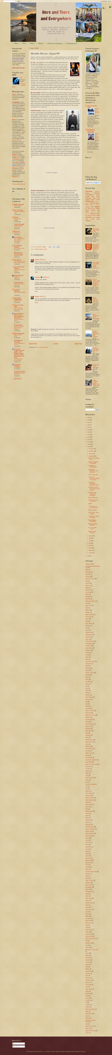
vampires (87, 1004)
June (90, 540)
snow (86, 945)
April (90, 545)
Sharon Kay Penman (90, 938)
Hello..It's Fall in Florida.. (18, 335)
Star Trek (87, 957)
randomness (88, 909)
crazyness (88, 650)
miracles (87, 822)
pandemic (87, 882)
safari (86, 925)
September (91, 456)
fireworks (87, 695)
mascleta (87, 806)
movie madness (89, 833)
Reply (36, 272)
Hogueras (14, 176)
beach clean (88, 605)
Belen (86, 607)
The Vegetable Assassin (18, 246)
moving (87, 840)
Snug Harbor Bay (18, 275)
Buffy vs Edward (92, 510)
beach (87, 603)
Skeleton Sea (88, 943)
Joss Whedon (88, 757)
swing (86, 966)
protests (87, 900)
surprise (87, 964)
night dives (88, 862)
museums (87, 842)
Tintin (86, 986)
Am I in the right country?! (92, 528)
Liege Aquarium (89, 777)
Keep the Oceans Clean (91, 764)
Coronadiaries (89, 194)
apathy (87, 587)
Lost (86, 782)
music (93, 217)
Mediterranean (89, 201)
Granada (87, 721)
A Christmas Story (18, 255)
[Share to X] (56, 247)
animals (87, 583)
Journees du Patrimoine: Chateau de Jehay (93, 484)
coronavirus (88, 645)
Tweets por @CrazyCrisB (18, 184)
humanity (87, 750)
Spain (97, 207)
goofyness (88, 717)
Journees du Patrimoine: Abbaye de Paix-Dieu (93, 478)
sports (87, 955)
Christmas (97, 193)
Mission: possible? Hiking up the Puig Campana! (96, 333)
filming (87, 690)
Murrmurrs (17, 231)
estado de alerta (89, 672)
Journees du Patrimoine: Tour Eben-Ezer (93, 471)
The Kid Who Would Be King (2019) (97, 136)
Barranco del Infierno (90, 601)
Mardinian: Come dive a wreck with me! (96, 350)
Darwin (87, 659)
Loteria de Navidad (90, 784)
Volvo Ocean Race (90, 1009)
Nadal (86, 851)
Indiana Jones (89, 753)
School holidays (18, 205)
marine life (88, 795)
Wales (87, 1011)
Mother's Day (88, 831)
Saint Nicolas (88, 929)
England (87, 670)
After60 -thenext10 (19, 204)
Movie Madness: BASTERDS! (92, 520)
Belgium (87, 193)
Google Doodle (89, 719)
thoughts (87, 982)
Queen (87, 905)
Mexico (87, 818)
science (87, 931)
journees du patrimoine (91, 759)
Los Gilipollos (17, 367)
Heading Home (17, 301)
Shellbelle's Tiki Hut (19, 371)
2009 (88, 446)
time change (88, 984)
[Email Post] (49, 246)
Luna (86, 788)
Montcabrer (88, 824)
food (86, 704)
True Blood (88, 1000)
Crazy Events (88, 648)
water (86, 1016)
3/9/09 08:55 (46, 277)
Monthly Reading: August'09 (92, 524)
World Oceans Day (92, 210)
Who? (24, 43)
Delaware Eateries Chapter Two (18, 226)
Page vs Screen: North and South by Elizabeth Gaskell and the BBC (96, 283)
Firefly (87, 692)
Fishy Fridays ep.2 (93, 474)
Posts (15, 1043)
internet (87, 755)
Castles (87, 630)
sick (86, 940)
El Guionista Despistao (17, 365)
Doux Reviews (18, 237)
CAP (86, 628)
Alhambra (87, 574)
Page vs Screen (16, 140)
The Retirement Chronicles (18, 341)
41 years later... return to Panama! (97, 110)
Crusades (87, 652)
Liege (94, 198)
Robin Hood (88, 920)
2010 (88, 444)
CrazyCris (37, 277)
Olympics (87, 873)
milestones (88, 820)
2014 (88, 434)
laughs (87, 773)
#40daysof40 (88, 564)
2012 (88, 439)
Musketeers (88, 847)
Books (14, 119)
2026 (88, 417)
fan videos (88, 681)
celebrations (88, 632)
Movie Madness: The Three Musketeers (96, 299)
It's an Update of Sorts (19, 248)
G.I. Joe (33, 62)
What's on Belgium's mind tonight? (93, 462)
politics (87, 896)
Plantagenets (88, 891)
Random (87, 907)
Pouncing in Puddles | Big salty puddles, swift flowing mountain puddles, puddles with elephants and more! (19, 353)
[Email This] (53, 247)
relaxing (87, 914)
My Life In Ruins (35, 92)
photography (88, 887)
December (91, 448)
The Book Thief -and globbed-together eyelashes (19, 328)
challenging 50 (93, 212)
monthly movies (39, 249)
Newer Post (33, 344)
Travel (87, 995)
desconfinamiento (89, 661)
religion (87, 916)
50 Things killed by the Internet (93, 500)
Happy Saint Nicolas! (96, 365)
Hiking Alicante (89, 739)
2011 (88, 442)
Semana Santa (89, 207)
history (87, 744)
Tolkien (87, 991)
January (91, 552)
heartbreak (88, 735)
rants (86, 219)
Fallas (87, 677)
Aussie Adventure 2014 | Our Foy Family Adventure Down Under (19, 316)
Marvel (87, 802)
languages (88, 771)
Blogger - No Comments (17, 277)
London (87, 780)
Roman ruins (88, 923)
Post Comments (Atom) (42, 347)
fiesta (98, 212)
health (87, 733)
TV (86, 208)
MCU (86, 809)
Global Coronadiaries (55, 43)
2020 (88, 420)
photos (87, 889)
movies (45, 249)
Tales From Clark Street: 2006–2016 (18, 308)
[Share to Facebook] (58, 247)
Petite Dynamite (18, 325)
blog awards (88, 616)
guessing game (92, 215)
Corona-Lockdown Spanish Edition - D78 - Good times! (96, 383)
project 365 (88, 898)
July (90, 538)
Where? (41, 43)
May (90, 543)
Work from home (89, 1026)
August (91, 536)
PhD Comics (88, 885)
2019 (88, 422)
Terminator (88, 978)
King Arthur (88, 766)
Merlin (87, 815)
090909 (90, 503)
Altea (86, 581)
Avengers (87, 596)
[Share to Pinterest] (59, 247)
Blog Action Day (89, 614)
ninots (87, 864)
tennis (87, 975)
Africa (86, 569)
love (86, 786)
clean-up (87, 639)
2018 (88, 425)
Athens (87, 594)
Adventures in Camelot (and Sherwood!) (91, 131)
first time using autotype (17, 219)
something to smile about (91, 949)
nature (98, 217)
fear (86, 686)
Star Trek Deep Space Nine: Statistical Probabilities (19, 240)
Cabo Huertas (88, 623)
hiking (98, 215)
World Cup (88, 1028)
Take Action (91, 208)
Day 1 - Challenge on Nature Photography (96, 316)
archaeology (88, 592)
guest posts (88, 726)
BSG (86, 621)
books (87, 212)
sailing (87, 927)
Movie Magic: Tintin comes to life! (96, 230)
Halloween (88, 728)
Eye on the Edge (18, 210)
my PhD (87, 849)
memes (87, 813)
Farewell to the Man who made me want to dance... (93, 489)
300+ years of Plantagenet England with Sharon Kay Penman (96, 247)
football (87, 706)
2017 (88, 427)
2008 (88, 556)
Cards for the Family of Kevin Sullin (19, 284)
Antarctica (97, 191)
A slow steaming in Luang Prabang (18, 359)
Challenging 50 (71, 43)
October (91, 453)
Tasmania (87, 973)
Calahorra (87, 625)
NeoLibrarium (18, 378)
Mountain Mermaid (19, 333)
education (87, 668)
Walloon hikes (89, 1013)
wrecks (87, 1032)
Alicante (88, 191)
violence (87, 1007)
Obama (87, 869)
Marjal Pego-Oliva (89, 800)
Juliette (37, 259)
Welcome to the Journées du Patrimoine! (92, 494)
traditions (88, 220)
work (86, 1024)
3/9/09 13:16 (42, 296)
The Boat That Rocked (37, 190)
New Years (88, 858)
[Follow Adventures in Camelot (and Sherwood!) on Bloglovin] (93, 183)
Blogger (83, 1051)
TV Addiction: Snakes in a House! (93, 517)
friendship (87, 708)
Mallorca (87, 791)
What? (32, 43)
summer (87, 962)
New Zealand (88, 860)
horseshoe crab (89, 748)
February (91, 550)
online (86, 876)
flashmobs (88, 699)
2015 (88, 432)
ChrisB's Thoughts (19, 224)
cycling (87, 654)
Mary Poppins (88, 804)
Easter (87, 666)
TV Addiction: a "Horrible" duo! (92, 466)
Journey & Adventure (17, 290)
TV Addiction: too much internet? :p (93, 507)
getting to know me (90, 715)
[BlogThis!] (54, 247)
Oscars (87, 878)
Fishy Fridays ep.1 (93, 497)
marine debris (88, 793)
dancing (87, 657)
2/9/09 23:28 (42, 259)
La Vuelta (87, 768)
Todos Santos (88, 989)
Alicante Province (89, 578)
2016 (88, 429)
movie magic (88, 835)
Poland (87, 893)
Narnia (87, 853)
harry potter (88, 730)
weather (87, 1018)
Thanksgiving (88, 980)
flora (86, 701)
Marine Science (95, 199)
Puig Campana (89, 902)
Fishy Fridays (95, 196)
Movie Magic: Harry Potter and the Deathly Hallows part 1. (96, 266)
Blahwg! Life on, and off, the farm (18, 253)
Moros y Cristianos (90, 829)
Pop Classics (17, 259)
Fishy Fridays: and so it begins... (93, 513)
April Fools (88, 590)
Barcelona (88, 598)
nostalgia (87, 867)
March (90, 548)
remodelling (88, 918)
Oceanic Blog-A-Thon (90, 871)
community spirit (89, 641)
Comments (17, 1046)
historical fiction (89, 742)
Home (16, 43)
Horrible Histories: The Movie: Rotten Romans (19, 262)
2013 (88, 437)
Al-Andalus (88, 572)
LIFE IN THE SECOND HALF (18, 298)
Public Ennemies (36, 110)
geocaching (87, 213)
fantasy (87, 683)
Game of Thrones (89, 710)
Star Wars (88, 960)
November (91, 451)
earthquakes (88, 663)
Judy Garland (88, 762)
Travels (98, 208)
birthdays (87, 612)
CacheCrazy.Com (18, 282)
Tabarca (87, 969)
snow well (87, 947)
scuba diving (95, 219)
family (87, 679)
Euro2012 (87, 674)
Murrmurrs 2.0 (17, 232)
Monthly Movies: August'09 (92, 532)
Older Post (78, 344)
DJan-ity (16, 217)
